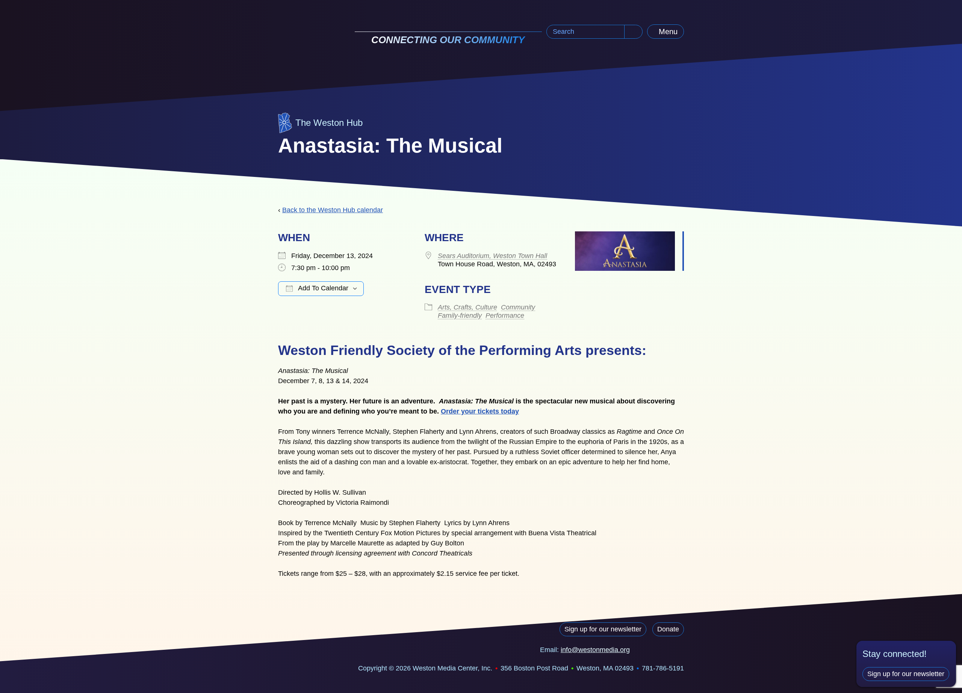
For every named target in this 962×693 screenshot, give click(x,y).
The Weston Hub (329, 123)
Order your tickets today (480, 411)
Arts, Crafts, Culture (467, 307)
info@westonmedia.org (595, 650)
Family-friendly (460, 315)
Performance (505, 315)
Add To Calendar (322, 288)
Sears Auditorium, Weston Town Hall (492, 256)
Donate (668, 629)
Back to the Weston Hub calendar (332, 210)
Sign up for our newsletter (602, 629)
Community (518, 307)
